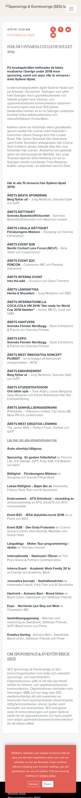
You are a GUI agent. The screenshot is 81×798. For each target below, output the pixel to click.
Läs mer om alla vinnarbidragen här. (32, 440)
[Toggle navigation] (71, 8)
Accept (33, 784)
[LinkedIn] (68, 29)
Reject (47, 784)
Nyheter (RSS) (17, 793)
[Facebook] (60, 29)
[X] (53, 29)
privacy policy (48, 775)
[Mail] (53, 35)
